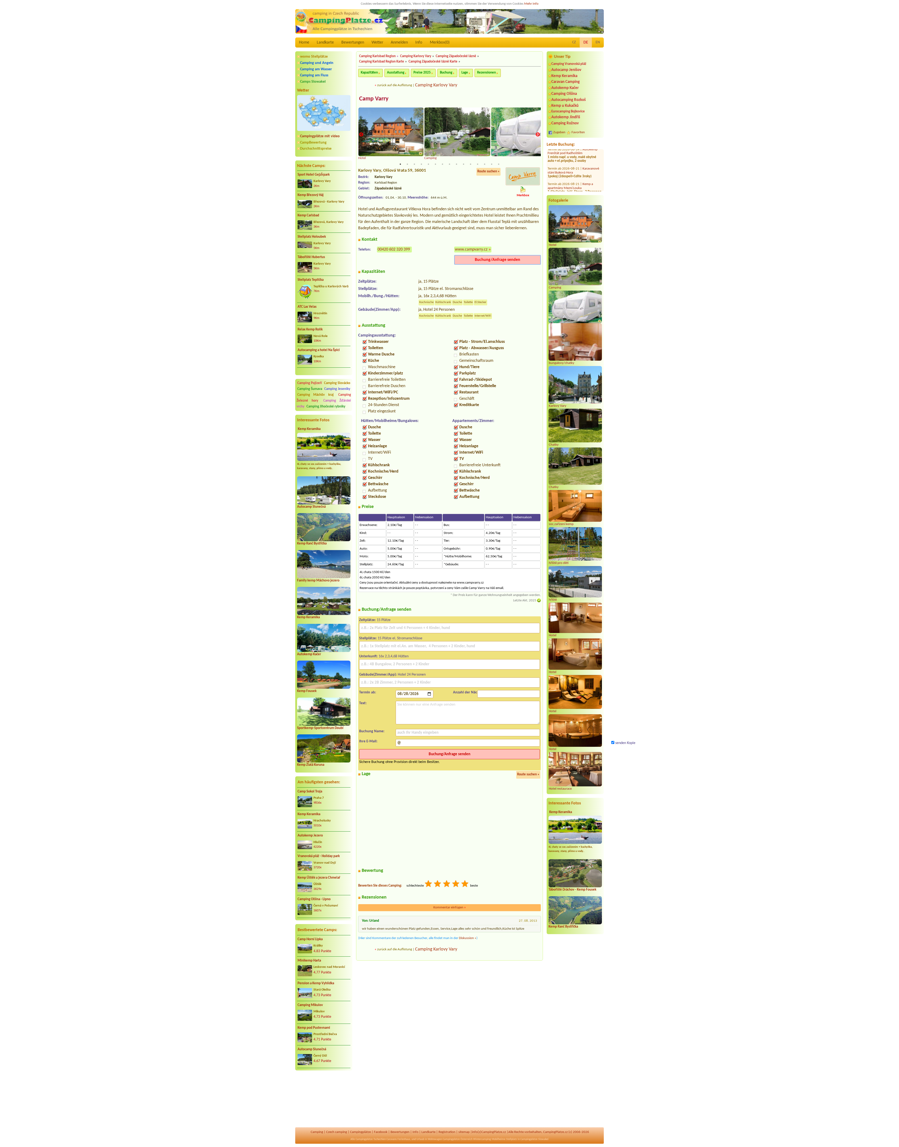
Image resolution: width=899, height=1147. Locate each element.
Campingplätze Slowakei (534, 1139)
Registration (446, 1132)
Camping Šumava (309, 389)
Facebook (380, 1132)
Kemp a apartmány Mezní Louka (570, 173)
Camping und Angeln (316, 63)
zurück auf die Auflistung (394, 85)
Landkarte (325, 42)
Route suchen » (488, 171)
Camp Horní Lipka (310, 939)
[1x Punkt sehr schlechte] (428, 884)
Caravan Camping (565, 82)
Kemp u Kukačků (564, 106)
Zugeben (559, 132)
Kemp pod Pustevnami (314, 1028)
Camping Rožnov (565, 123)
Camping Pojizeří (309, 383)
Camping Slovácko (337, 383)
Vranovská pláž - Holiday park (319, 856)
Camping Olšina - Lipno (314, 899)
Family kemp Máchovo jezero (318, 580)
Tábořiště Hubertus (311, 257)
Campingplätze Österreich (457, 1139)
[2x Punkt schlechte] (438, 884)
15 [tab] (498, 164)
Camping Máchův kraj (315, 395)
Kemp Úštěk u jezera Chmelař (319, 878)
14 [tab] (491, 164)
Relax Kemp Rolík (310, 329)
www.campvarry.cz (471, 249)
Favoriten (578, 132)
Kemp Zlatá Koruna (310, 765)
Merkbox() (440, 42)
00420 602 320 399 (394, 249)
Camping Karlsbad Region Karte (381, 61)
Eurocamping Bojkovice (568, 111)
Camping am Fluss (314, 75)
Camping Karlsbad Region (377, 56)
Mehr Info (531, 4)
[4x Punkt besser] (456, 884)
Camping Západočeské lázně (456, 56)
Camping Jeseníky (337, 389)
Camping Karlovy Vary (415, 56)
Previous (361, 134)
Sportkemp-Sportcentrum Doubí (320, 728)
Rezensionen (486, 72)
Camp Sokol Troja (310, 791)
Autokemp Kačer (309, 654)
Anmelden (399, 42)
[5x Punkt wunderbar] (465, 884)
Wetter (377, 42)
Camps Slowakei (313, 82)
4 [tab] (421, 164)
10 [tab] (463, 164)
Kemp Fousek (307, 691)
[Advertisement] (323, 1099)
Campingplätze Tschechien (371, 1139)
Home (304, 42)
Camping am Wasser (316, 69)
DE (585, 42)
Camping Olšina (564, 94)
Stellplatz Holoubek (312, 237)
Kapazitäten (369, 72)
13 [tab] (484, 164)
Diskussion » (467, 938)
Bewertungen (352, 42)
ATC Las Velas (307, 307)
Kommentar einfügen (449, 907)
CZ (574, 42)
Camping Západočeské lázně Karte (433, 61)
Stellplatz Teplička (311, 280)
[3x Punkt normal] (447, 884)
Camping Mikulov (310, 1005)
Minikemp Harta (309, 960)
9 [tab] (456, 164)
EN (598, 42)
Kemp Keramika (309, 429)
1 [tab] (400, 164)
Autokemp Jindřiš (565, 117)
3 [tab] (414, 164)
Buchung (446, 72)
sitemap (464, 1132)
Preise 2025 (422, 72)
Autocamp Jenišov (566, 70)
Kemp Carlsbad (308, 215)
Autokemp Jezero (310, 835)
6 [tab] (435, 164)
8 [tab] (449, 164)
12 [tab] (477, 164)
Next (538, 134)
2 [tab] (407, 164)
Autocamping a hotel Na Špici (319, 350)
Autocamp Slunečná (311, 507)
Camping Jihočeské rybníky (325, 406)
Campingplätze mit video (320, 136)
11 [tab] (470, 164)
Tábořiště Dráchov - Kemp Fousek (572, 890)
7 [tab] (442, 164)
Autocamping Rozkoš (568, 100)
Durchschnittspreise (316, 149)
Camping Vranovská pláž (568, 64)
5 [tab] (428, 164)
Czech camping (336, 1132)
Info (418, 42)
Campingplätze (360, 1132)
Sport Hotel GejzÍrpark (314, 175)
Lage (464, 72)
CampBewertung (313, 142)
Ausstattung (395, 72)
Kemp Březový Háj (311, 195)
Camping (317, 1132)
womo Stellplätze (314, 57)
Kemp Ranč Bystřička (312, 543)
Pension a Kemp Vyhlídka (316, 983)
